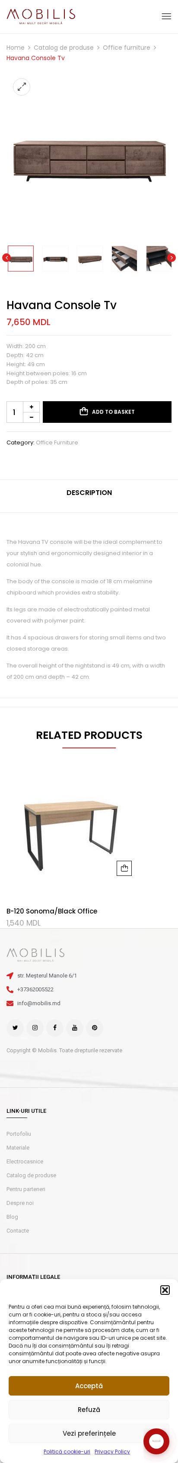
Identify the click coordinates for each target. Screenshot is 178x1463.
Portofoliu (18, 1134)
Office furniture (126, 47)
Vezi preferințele (89, 1433)
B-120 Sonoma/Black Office (51, 911)
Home (15, 47)
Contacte (17, 1230)
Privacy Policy (112, 1451)
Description (89, 493)
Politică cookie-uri (67, 1451)
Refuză (89, 1409)
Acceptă (89, 1385)
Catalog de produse (64, 47)
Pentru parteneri (25, 1189)
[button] (165, 1290)
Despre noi (20, 1203)
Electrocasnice (24, 1161)
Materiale (17, 1147)
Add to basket (113, 411)
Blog (12, 1217)
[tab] (89, 496)
